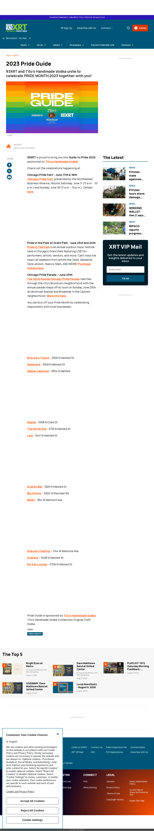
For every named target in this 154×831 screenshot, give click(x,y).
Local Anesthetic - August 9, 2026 (87, 686)
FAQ (85, 781)
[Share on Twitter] (9, 171)
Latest (15, 55)
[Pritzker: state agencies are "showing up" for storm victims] (114, 173)
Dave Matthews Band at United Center (86, 666)
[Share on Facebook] (9, 165)
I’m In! (125, 278)
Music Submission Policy (138, 782)
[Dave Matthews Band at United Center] (63, 670)
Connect (126, 44)
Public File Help (137, 801)
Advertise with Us (86, 28)
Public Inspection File (116, 747)
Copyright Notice (115, 799)
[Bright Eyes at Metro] (12, 669)
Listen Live (65, 781)
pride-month (35, 633)
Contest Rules (137, 747)
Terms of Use (113, 793)
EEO (93, 752)
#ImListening (90, 787)
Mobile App (65, 787)
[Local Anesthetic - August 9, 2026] (63, 687)
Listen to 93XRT (79, 747)
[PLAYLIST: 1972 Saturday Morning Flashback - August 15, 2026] (113, 668)
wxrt (8, 55)
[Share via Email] (9, 177)
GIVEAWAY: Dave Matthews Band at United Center (37, 686)
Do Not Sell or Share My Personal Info (139, 792)
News (132, 167)
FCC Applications (114, 752)
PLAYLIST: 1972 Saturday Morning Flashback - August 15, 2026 (138, 668)
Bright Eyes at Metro (34, 665)
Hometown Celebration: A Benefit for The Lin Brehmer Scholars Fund (77, 17)
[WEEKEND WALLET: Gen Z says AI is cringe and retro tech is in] (114, 209)
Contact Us (96, 747)
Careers (110, 781)
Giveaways (75, 44)
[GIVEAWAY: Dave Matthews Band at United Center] (12, 688)
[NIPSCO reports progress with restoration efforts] (114, 228)
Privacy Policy (113, 787)
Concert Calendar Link (102, 44)
